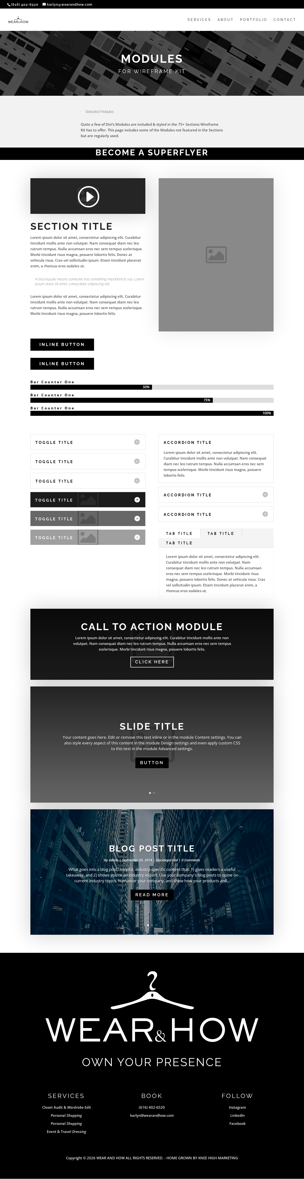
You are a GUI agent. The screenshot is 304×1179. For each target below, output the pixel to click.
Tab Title (179, 534)
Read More (152, 894)
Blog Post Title (152, 848)
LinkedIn (237, 1115)
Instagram (237, 1107)
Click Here (152, 661)
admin (113, 860)
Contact (285, 20)
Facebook (237, 1123)
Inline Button (62, 344)
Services (199, 20)
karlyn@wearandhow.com (152, 1115)
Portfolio (253, 20)
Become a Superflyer (152, 152)
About (226, 20)
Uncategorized (167, 860)
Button (152, 762)
